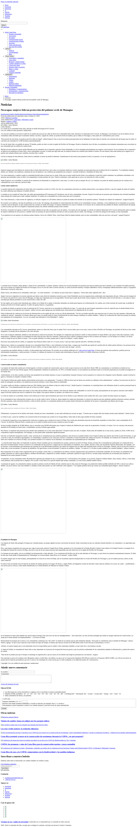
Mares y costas (13, 69)
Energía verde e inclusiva (17, 67)
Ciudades (12, 71)
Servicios (12, 43)
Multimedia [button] (9, 74)
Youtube (7, 16)
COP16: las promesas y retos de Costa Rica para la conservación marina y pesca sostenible (38, 744)
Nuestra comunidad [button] (11, 87)
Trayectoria (12, 36)
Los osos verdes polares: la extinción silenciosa (20, 729)
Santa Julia (31, 114)
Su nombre (4, 672)
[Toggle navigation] (1, 29)
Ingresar (7, 18)
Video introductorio (15, 45)
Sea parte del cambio (15, 47)
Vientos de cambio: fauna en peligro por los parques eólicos (25, 721)
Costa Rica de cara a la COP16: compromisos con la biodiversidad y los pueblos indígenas (38, 752)
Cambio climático (14, 114)
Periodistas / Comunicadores (18, 89)
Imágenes (12, 78)
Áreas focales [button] (10, 56)
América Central (11, 121)
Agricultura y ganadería (16, 58)
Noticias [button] (8, 48)
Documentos (13, 76)
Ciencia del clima (14, 65)
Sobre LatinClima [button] (10, 32)
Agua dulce (12, 60)
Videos (11, 80)
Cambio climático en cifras (17, 63)
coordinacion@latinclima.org (14, 778)
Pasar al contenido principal (9, 2)
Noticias (11, 50)
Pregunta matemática (9, 701)
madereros (45, 114)
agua (7, 114)
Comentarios (5, 674)
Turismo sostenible (15, 72)
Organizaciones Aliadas (16, 41)
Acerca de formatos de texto (10, 684)
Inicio (6, 5)
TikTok (7, 12)
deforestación (24, 114)
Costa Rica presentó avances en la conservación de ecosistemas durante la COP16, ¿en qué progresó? (42, 736)
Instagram (8, 9)
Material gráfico (14, 84)
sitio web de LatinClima (86, 350)
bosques (3, 114)
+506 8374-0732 (10, 779)
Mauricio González (11, 118)
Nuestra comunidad (15, 34)
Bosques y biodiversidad (16, 62)
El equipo (12, 38)
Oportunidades (13, 52)
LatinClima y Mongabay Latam (23, 119)
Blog (10, 54)
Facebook (8, 7)
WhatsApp (8, 14)
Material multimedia (15, 85)
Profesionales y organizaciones (18, 91)
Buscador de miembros (16, 93)
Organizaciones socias (16, 39)
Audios (11, 82)
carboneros (38, 114)
